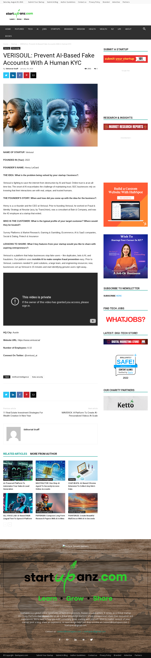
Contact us (82, 2)
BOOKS (8, 36)
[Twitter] (91, 640)
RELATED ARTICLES (15, 453)
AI (37, 29)
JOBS (44, 29)
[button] (144, 29)
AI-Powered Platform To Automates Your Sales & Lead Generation (16, 486)
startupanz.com (125, 366)
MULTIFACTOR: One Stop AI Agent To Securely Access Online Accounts (48, 486)
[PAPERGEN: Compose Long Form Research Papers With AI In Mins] (50, 503)
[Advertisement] (94, 14)
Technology (15, 48)
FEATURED (19, 29)
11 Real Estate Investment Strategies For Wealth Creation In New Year (23, 414)
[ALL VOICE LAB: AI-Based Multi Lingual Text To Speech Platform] (18, 503)
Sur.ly (130, 372)
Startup (14, 44)
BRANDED (68, 29)
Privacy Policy (94, 2)
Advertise (116, 2)
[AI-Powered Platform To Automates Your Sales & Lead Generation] (18, 471)
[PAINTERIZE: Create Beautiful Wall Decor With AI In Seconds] (83, 503)
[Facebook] (60, 640)
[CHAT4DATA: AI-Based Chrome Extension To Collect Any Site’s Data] (83, 471)
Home (5, 44)
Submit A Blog (52, 2)
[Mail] (83, 640)
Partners (126, 2)
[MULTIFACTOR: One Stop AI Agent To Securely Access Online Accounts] (50, 471)
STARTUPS (55, 29)
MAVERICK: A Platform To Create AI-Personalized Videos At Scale (80, 414)
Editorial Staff (12, 68)
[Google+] (67, 640)
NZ (112, 29)
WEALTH (103, 29)
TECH (30, 29)
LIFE (119, 29)
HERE (119, 296)
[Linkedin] (75, 640)
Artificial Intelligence (20, 377)
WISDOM (81, 29)
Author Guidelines (68, 2)
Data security (37, 377)
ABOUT (128, 29)
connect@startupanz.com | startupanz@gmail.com (81, 631)
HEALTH (92, 29)
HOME (8, 29)
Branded (106, 2)
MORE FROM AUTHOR (43, 453)
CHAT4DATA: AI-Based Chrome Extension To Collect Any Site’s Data (82, 486)
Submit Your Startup (36, 2)
